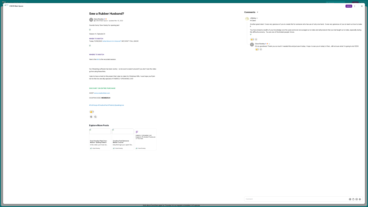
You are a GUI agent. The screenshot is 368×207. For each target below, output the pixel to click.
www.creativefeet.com (102, 93)
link (97, 59)
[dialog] (184, 103)
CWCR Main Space (102, 20)
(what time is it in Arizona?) (111, 41)
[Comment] (95, 117)
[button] (91, 111)
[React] (91, 117)
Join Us (349, 6)
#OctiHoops (93, 105)
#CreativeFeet (103, 105)
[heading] (98, 149)
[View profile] (91, 148)
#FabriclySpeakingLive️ (116, 105)
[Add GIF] (356, 199)
